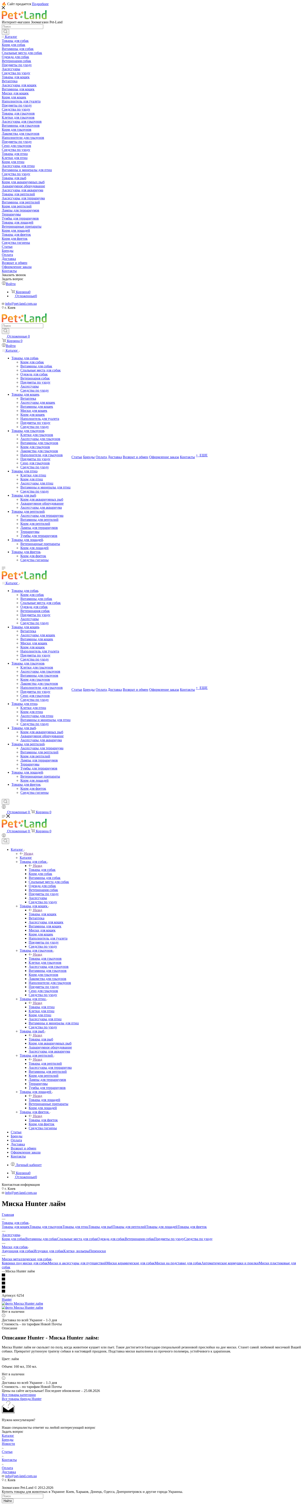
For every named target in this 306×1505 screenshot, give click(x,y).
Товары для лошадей (44, 1100)
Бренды (7, 1440)
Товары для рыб (41, 1039)
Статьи (7, 1452)
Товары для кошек (42, 914)
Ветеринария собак (139, 1239)
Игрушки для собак (48, 1251)
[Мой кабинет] (4, 807)
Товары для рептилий (45, 1063)
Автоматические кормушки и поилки (230, 1263)
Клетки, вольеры (76, 1251)
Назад (28, 853)
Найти (8, 1501)
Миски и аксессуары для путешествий (77, 1263)
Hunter (7, 1299)
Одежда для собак (111, 1239)
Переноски (97, 1251)
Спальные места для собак (77, 1239)
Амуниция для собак (18, 1251)
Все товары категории (19, 1395)
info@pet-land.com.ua (21, 303)
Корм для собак (13, 1239)
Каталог (26, 857)
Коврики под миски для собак (25, 1263)
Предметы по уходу (169, 1239)
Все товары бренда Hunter (21, 1399)
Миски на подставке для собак (178, 1263)
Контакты (9, 1460)
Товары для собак (42, 870)
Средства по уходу (198, 1239)
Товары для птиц (42, 1007)
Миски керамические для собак (130, 1263)
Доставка (9, 1472)
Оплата (7, 1468)
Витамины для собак (41, 1239)
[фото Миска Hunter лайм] (22, 1303)
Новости (8, 1444)
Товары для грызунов (45, 958)
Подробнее (40, 4)
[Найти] (5, 32)
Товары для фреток (43, 1120)
